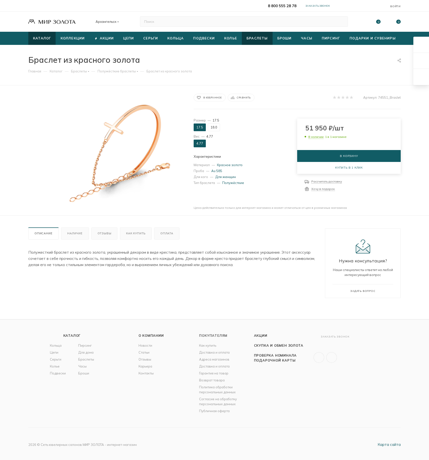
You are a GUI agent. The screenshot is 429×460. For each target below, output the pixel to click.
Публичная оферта (214, 411)
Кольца (56, 345)
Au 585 (216, 171)
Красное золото (230, 165)
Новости (145, 345)
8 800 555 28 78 (282, 5)
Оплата (166, 233)
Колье (55, 366)
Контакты (146, 373)
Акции (260, 335)
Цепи (54, 352)
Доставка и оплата (214, 352)
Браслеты (86, 359)
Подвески (58, 373)
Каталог (72, 335)
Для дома (86, 352)
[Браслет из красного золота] (125, 149)
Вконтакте (319, 357)
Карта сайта (389, 444)
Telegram (331, 357)
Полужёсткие (233, 183)
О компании (151, 335)
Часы (82, 366)
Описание (43, 233)
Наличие (75, 233)
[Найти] (342, 21)
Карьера (145, 366)
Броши (83, 373)
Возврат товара (212, 380)
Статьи (144, 352)
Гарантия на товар (213, 373)
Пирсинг (85, 345)
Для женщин (225, 177)
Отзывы (104, 233)
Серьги (55, 359)
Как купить (135, 233)
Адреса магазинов (214, 359)
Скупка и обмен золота (278, 345)
